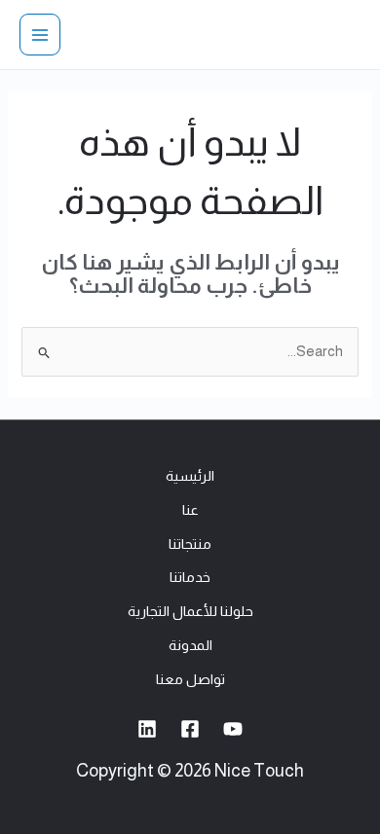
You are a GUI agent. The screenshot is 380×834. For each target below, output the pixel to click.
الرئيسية (190, 476)
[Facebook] (190, 729)
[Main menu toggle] (39, 34)
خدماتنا (190, 577)
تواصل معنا (190, 679)
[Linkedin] (147, 729)
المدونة (190, 645)
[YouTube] (233, 729)
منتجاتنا (190, 544)
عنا (190, 510)
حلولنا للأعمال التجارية (190, 611)
